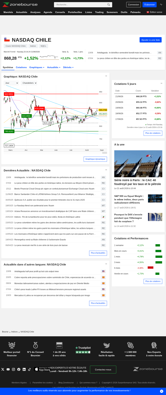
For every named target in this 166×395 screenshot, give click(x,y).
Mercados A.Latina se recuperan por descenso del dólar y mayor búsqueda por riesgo (52, 295)
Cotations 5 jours (125, 84)
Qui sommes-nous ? (88, 383)
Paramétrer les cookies (43, 383)
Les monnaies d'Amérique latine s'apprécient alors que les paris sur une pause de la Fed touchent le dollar (55, 234)
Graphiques (36, 67)
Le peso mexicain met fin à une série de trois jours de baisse (41, 245)
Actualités (53, 67)
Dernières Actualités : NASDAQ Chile (27, 170)
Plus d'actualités (98, 253)
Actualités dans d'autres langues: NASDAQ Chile (35, 264)
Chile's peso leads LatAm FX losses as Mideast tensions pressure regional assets (50, 289)
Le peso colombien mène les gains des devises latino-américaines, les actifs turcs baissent (54, 222)
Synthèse (8, 67)
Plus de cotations (152, 133)
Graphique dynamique (95, 159)
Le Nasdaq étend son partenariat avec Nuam (34, 205)
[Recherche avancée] (108, 4)
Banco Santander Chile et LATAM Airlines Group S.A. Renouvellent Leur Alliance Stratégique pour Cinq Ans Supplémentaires (55, 194)
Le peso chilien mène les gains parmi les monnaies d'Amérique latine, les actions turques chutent (55, 228)
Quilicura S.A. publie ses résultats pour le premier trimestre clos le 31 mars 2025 (49, 200)
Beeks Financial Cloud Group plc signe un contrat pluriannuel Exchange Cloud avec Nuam (54, 189)
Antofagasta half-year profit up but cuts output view (36, 271)
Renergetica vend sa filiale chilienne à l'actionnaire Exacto (40, 240)
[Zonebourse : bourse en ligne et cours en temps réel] (20, 4)
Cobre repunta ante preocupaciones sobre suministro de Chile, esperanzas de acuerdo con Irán (55, 277)
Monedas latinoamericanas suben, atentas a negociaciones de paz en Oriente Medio (51, 283)
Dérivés (67, 67)
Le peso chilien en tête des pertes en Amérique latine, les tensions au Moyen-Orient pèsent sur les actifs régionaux (124, 58)
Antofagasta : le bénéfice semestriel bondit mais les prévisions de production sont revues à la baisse (124, 53)
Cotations (21, 67)
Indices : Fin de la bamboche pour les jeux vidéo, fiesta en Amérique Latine (47, 217)
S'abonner (149, 4)
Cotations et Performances (131, 238)
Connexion (133, 4)
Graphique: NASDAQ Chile (21, 76)
